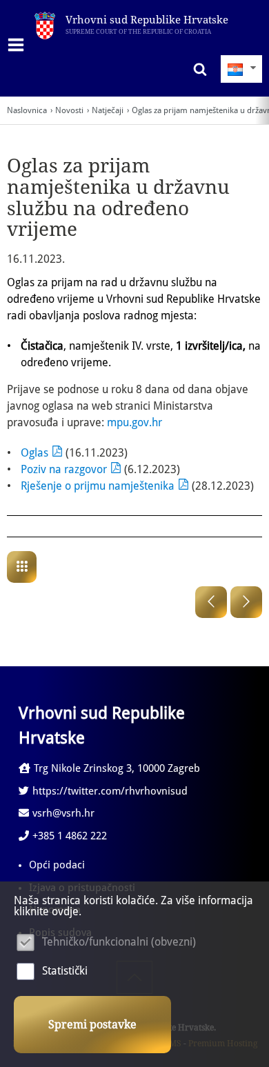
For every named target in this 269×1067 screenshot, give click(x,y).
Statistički (65, 970)
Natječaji (107, 110)
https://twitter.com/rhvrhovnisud (110, 791)
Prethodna (211, 602)
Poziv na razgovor (64, 469)
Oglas (34, 452)
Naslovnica (27, 110)
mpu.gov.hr (134, 422)
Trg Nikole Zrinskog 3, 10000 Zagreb (117, 768)
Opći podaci (57, 865)
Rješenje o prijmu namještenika (98, 485)
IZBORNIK (19, 44)
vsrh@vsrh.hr (63, 813)
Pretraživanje (196, 69)
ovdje (65, 911)
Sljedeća (246, 602)
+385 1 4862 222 (69, 836)
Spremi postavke (92, 1024)
